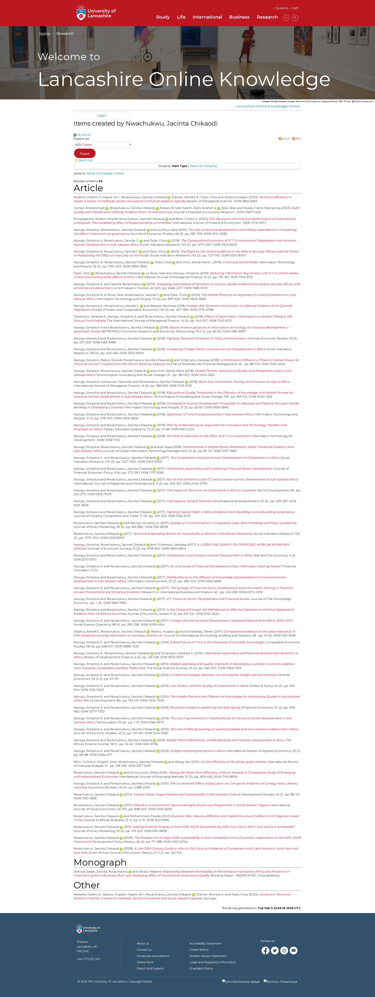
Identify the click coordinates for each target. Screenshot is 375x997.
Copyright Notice (140, 981)
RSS (298, 138)
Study (163, 17)
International (207, 17)
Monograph (105, 173)
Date (193, 166)
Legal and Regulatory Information (212, 962)
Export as (81, 139)
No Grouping (208, 166)
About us (143, 943)
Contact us (144, 949)
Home (44, 33)
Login (101, 115)
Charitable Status (201, 968)
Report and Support (150, 968)
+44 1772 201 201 (88, 959)
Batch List (85, 160)
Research (267, 17)
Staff (295, 8)
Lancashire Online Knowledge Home (267, 106)
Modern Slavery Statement (208, 956)
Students (282, 8)
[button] (85, 153)
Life (181, 17)
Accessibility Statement (205, 943)
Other (120, 173)
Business (239, 17)
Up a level (83, 135)
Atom (285, 138)
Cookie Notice (199, 949)
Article (91, 173)
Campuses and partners (153, 956)
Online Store (145, 962)
